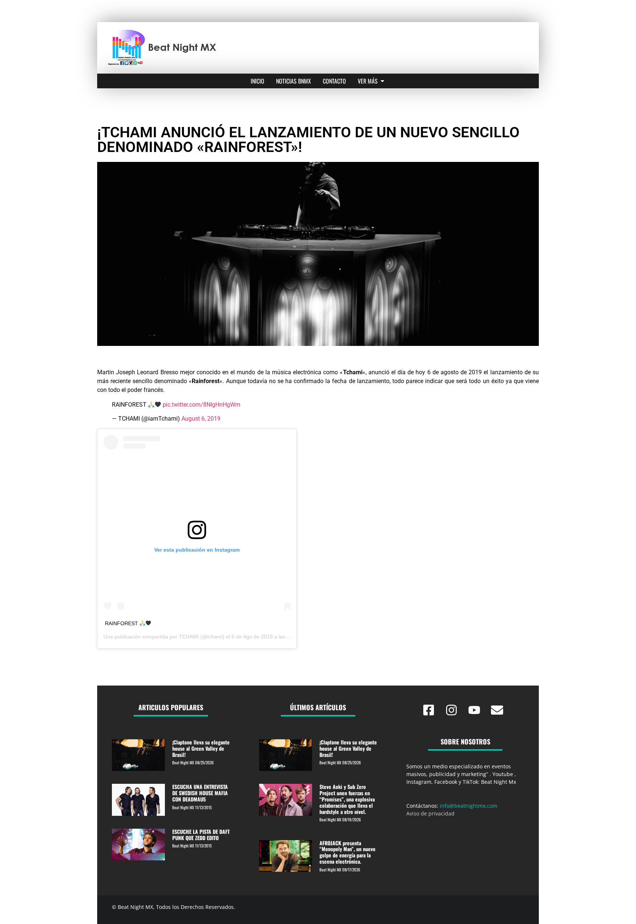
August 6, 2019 (200, 418)
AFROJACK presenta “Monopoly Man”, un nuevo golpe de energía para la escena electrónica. (347, 852)
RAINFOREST (122, 623)
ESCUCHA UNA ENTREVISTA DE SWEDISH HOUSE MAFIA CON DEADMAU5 (200, 793)
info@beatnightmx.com (468, 805)
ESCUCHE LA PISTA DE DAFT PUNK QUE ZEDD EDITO (201, 835)
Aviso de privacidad (430, 813)
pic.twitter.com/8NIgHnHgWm (201, 404)
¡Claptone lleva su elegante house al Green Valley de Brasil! (201, 748)
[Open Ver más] (382, 81)
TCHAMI (189, 637)
